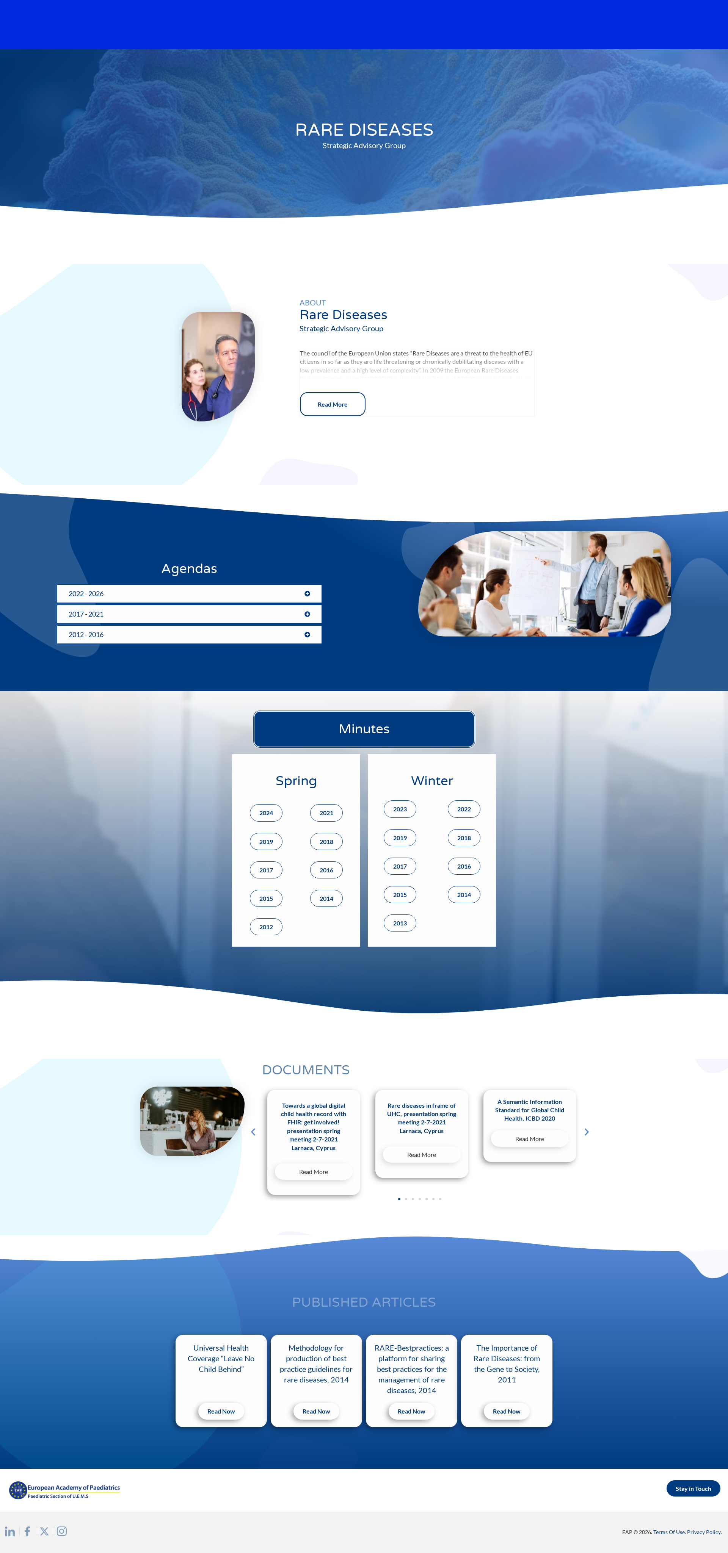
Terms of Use (669, 1532)
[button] (253, 1132)
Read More (333, 404)
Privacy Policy (704, 1532)
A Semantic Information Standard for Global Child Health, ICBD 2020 (529, 1110)
